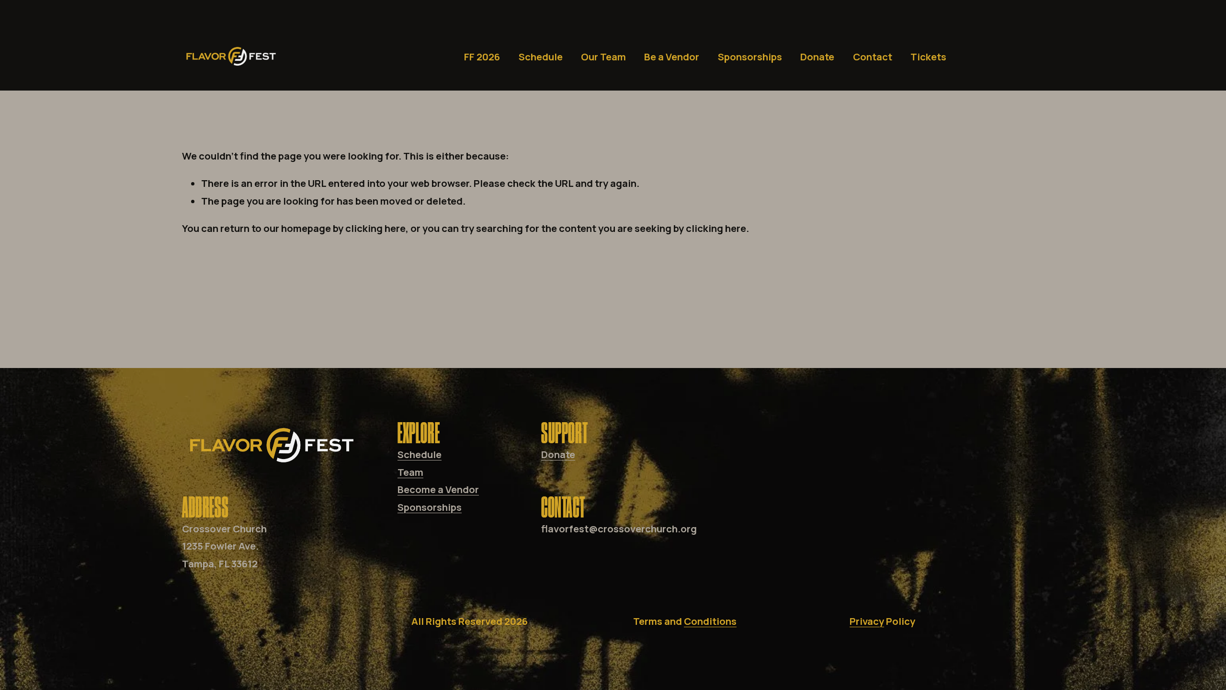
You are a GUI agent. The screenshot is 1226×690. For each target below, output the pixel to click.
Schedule (541, 56)
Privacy (867, 621)
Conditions (710, 621)
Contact (872, 56)
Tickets (928, 56)
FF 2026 (482, 56)
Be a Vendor (671, 56)
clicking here (375, 228)
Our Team (603, 56)
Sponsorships (750, 56)
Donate (817, 56)
